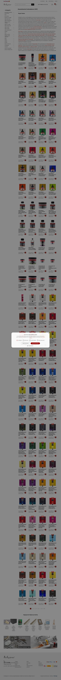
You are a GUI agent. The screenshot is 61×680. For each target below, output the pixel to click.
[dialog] (30, 340)
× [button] (48, 333)
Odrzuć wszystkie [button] (25, 343)
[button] (30, 345)
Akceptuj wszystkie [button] (35, 343)
